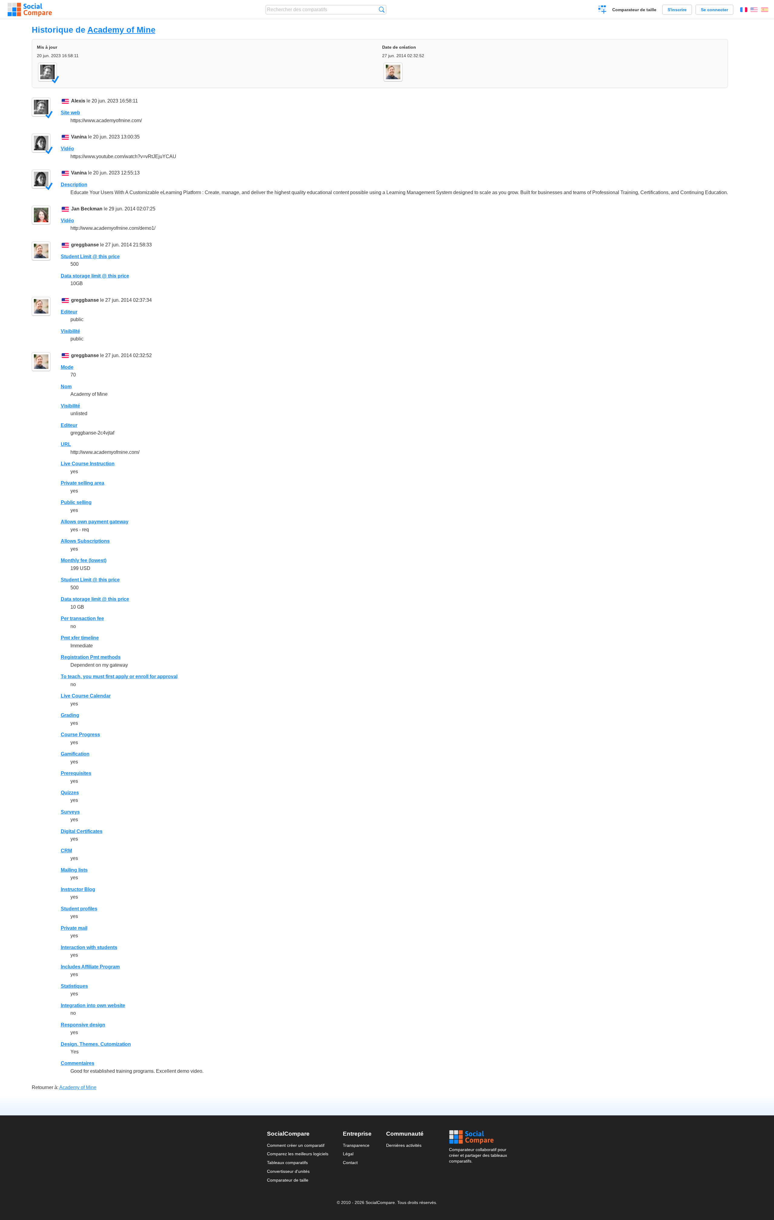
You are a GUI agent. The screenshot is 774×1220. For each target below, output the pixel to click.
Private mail (74, 928)
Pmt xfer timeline (80, 637)
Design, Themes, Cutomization (96, 1044)
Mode (67, 367)
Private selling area (82, 483)
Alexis (78, 100)
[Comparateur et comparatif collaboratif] (30, 9)
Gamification (75, 753)
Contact (350, 1162)
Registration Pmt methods (91, 657)
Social (478, 1137)
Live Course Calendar (86, 695)
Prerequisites (76, 773)
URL (66, 444)
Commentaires (77, 1063)
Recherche (382, 9)
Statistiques (74, 986)
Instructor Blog (78, 889)
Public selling (76, 502)
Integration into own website (93, 1005)
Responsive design (83, 1024)
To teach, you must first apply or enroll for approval (119, 676)
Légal (348, 1153)
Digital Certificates (81, 831)
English (754, 9)
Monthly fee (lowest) (83, 560)
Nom (66, 386)
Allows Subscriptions (85, 541)
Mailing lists (74, 870)
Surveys (70, 812)
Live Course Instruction (88, 463)
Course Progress (80, 734)
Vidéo (67, 148)
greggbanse (85, 244)
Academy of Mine (121, 29)
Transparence (356, 1145)
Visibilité (70, 331)
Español (764, 9)
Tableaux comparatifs (287, 1162)
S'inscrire (677, 9)
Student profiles (79, 908)
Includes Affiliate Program (90, 966)
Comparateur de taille (634, 9)
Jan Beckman (86, 208)
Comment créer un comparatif (295, 1145)
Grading (70, 715)
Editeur (69, 311)
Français (743, 9)
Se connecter (714, 9)
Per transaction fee (82, 618)
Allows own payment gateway (94, 521)
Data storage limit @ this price (95, 275)
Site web (70, 112)
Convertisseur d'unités (288, 1171)
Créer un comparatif (602, 10)
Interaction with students (89, 947)
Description (74, 184)
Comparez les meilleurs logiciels (297, 1153)
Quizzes (70, 792)
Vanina (79, 136)
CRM (66, 850)
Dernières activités (403, 1145)
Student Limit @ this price (90, 256)
